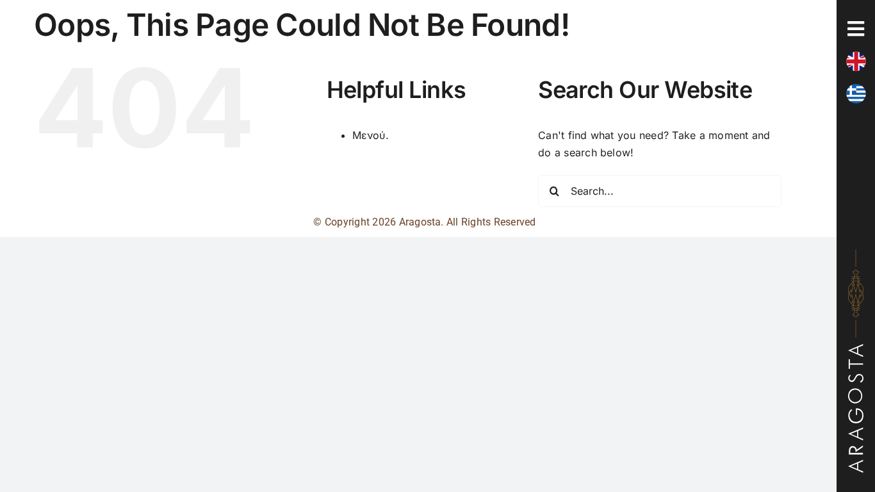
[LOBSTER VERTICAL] (855, 254)
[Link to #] (855, 28)
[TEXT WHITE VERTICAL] (855, 349)
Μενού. (370, 135)
